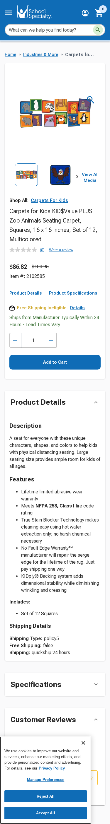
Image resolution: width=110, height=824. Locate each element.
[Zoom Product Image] (91, 100)
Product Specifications (73, 293)
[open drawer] (8, 13)
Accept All (45, 813)
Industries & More (40, 54)
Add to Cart (55, 362)
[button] (85, 13)
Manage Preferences (45, 779)
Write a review (61, 250)
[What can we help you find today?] (98, 30)
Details (77, 307)
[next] (77, 178)
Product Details (25, 293)
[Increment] (51, 340)
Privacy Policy (52, 768)
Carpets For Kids (49, 200)
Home (10, 54)
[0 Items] (99, 13)
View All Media (90, 177)
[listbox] (43, 184)
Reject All (45, 796)
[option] (26, 184)
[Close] (83, 742)
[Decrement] (15, 340)
